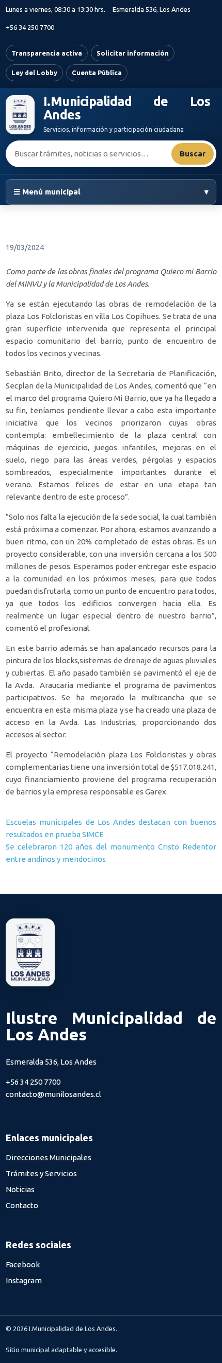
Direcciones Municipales (48, 1157)
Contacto (22, 1205)
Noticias (20, 1189)
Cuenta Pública (97, 72)
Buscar (192, 153)
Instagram (24, 1280)
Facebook (23, 1264)
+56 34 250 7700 (30, 27)
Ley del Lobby (34, 72)
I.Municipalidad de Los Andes (126, 108)
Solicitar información (133, 53)
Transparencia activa (46, 53)
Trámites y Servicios (41, 1173)
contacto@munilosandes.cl (53, 1094)
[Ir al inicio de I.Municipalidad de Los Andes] (20, 114)
